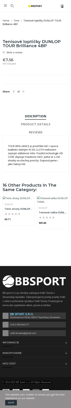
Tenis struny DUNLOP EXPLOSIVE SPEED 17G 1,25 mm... (18, 208)
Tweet (18, 91)
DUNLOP (8, 204)
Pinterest (23, 91)
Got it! (11, 402)
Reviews (35, 132)
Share (13, 91)
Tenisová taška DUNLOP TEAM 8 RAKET (53, 212)
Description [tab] (35, 116)
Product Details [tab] (35, 124)
